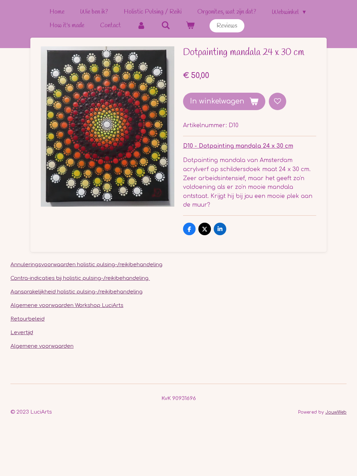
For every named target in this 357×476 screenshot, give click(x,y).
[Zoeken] (165, 25)
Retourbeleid (27, 319)
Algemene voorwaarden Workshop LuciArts (66, 305)
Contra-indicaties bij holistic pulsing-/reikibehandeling (80, 278)
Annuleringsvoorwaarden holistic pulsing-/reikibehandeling (86, 265)
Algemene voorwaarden (42, 346)
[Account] (141, 25)
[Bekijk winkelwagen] (189, 25)
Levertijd (21, 333)
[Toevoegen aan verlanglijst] (277, 101)
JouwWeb (336, 412)
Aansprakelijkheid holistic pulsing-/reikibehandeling (76, 292)
